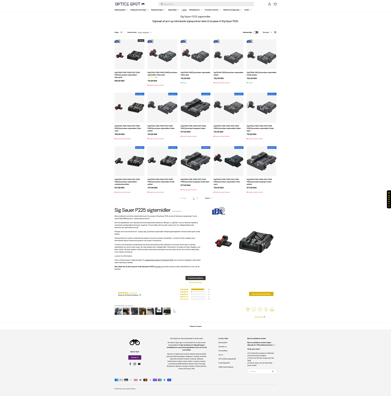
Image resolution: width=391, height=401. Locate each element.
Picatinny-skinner (211, 10)
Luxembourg (172, 364)
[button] (389, 199)
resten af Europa (184, 368)
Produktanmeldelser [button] (195, 278)
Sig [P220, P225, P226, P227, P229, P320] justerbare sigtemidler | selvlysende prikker (127, 181)
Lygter (184, 10)
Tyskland (200, 359)
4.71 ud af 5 (133, 293)
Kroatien (203, 356)
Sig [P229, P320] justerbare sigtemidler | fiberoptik (195, 73)
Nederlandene (183, 364)
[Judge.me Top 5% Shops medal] (272, 309)
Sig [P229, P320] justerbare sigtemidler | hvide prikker (261, 73)
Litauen (202, 361)
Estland (180, 359)
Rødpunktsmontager (138, 10)
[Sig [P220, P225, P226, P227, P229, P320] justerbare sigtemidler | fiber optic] (129, 107)
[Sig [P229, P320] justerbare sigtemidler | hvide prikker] (261, 54)
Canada (196, 356)
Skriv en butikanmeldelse (261, 294)
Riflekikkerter (194, 10)
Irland (185, 361)
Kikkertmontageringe (231, 10)
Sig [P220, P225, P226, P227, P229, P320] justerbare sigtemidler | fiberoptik (127, 74)
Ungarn (179, 361)
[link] (182, 198)
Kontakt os (159, 266)
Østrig (176, 356)
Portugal (202, 364)
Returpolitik (223, 342)
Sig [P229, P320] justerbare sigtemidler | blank (228, 73)
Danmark (173, 359)
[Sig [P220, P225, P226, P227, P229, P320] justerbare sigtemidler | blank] (228, 107)
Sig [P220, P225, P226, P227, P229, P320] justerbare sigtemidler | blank (227, 127)
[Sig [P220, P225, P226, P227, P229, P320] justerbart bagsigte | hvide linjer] (195, 161)
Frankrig (193, 359)
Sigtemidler (172, 10)
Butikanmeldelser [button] (195, 282)
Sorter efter (132, 32)
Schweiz (191, 366)
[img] (129, 293)
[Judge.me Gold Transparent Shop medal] (260, 309)
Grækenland (171, 361)
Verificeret (259, 317)
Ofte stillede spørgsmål (227, 359)
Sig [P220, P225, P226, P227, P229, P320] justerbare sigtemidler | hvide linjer (260, 128)
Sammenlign (247, 32)
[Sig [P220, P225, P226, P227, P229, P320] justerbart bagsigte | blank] (195, 107)
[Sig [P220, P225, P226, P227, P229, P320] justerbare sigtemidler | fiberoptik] (129, 54)
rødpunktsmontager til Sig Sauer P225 (159, 260)
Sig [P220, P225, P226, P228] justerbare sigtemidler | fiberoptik (162, 73)
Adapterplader (120, 10)
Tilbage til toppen (195, 326)
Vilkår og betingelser (226, 367)
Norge (191, 364)
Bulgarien (189, 356)
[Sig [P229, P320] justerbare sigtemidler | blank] (228, 54)
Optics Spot (122, 388)
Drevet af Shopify (131, 388)
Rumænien (171, 366)
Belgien (182, 356)
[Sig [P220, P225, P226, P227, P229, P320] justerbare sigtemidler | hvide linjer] (261, 107)
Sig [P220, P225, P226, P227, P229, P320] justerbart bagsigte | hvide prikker (259, 181)
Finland (186, 359)
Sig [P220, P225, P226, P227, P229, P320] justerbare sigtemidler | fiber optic (128, 128)
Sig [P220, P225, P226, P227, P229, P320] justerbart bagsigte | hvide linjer (195, 180)
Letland (196, 361)
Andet (246, 10)
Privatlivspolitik (224, 363)
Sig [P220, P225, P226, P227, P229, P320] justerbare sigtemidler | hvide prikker (161, 128)
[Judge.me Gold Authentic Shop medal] (254, 309)
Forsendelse (223, 351)
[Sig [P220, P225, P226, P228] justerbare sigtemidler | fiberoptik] (162, 54)
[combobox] (206, 4)
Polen (196, 364)
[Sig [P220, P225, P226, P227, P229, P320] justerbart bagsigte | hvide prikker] (261, 161)
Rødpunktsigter (157, 10)
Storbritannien (200, 366)
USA (192, 368)
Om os (221, 355)
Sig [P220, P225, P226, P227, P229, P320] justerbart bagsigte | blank (193, 127)
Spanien (178, 366)
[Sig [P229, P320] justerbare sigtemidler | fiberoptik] (195, 54)
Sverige (185, 366)
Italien (190, 361)
